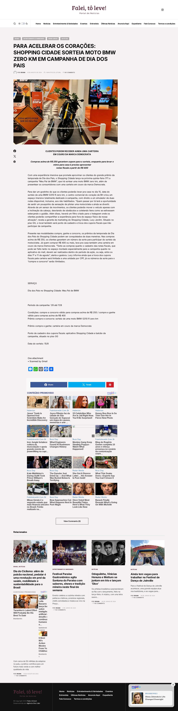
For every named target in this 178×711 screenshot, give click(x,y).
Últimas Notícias (78, 695)
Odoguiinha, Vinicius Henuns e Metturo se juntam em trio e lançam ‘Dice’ (106, 578)
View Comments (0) (72, 521)
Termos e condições (83, 699)
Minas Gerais (52, 38)
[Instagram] (162, 9)
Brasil (17, 38)
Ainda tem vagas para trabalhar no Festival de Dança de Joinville (145, 577)
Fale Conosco (65, 699)
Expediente (108, 695)
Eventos (109, 691)
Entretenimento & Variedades (90, 691)
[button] (14, 23)
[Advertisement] (145, 73)
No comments (70, 72)
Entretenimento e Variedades (33, 38)
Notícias (65, 38)
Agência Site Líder (33, 703)
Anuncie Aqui (94, 695)
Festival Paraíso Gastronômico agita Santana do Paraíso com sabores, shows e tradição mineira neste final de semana (69, 582)
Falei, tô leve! (32, 701)
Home (61, 691)
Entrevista (63, 695)
